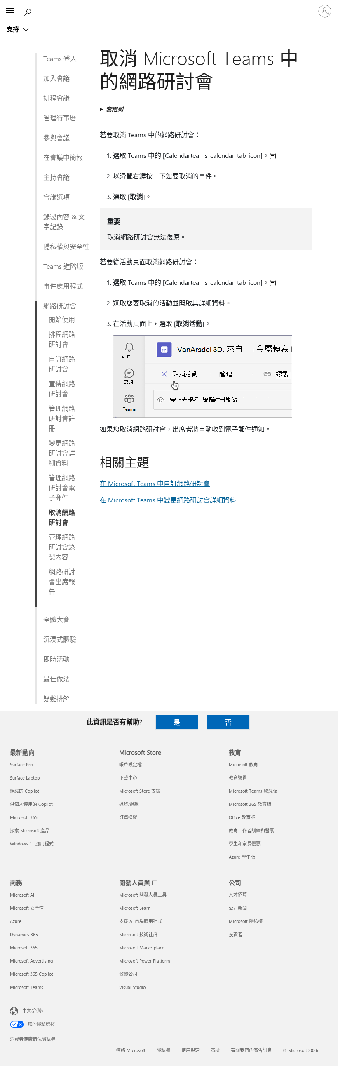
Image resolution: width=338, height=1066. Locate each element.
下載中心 (128, 778)
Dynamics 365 (24, 934)
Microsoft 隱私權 (246, 921)
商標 (215, 1050)
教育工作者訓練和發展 (251, 830)
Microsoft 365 (24, 817)
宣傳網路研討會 (62, 388)
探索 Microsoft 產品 (29, 830)
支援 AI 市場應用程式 (140, 921)
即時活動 (56, 659)
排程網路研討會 (62, 339)
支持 (14, 29)
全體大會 (56, 619)
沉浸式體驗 (59, 639)
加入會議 (56, 78)
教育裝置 (238, 778)
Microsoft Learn (134, 908)
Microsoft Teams (26, 987)
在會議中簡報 (63, 157)
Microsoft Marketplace (141, 947)
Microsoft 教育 (243, 764)
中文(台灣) (32, 1010)
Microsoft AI (22, 895)
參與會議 (56, 137)
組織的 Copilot (24, 791)
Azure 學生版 (242, 857)
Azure (15, 921)
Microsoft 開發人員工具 (143, 895)
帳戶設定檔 (130, 764)
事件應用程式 (63, 286)
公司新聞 (238, 908)
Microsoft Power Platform (144, 961)
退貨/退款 (129, 804)
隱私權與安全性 (66, 246)
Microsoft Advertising (31, 961)
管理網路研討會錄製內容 (62, 547)
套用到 (114, 109)
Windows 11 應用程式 (32, 844)
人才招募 (238, 895)
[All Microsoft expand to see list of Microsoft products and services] (10, 11)
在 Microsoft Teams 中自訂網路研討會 (155, 483)
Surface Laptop (25, 778)
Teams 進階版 (63, 266)
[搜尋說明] (29, 10)
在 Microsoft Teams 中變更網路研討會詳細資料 (168, 499)
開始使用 (62, 319)
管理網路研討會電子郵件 (62, 487)
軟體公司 (128, 974)
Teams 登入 (60, 58)
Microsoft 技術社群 (138, 934)
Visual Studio (132, 987)
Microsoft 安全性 (27, 908)
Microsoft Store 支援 (139, 791)
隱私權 (163, 1050)
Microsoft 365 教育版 (250, 804)
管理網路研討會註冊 (62, 418)
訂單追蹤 (128, 817)
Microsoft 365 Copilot (31, 974)
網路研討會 (59, 305)
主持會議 (56, 177)
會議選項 (56, 197)
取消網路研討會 (62, 517)
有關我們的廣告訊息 (251, 1050)
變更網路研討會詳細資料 (62, 453)
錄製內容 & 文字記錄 (64, 221)
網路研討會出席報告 (62, 581)
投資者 (235, 934)
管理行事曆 (59, 117)
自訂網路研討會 (62, 364)
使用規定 (190, 1050)
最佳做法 (56, 678)
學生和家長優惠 (245, 844)
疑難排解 (56, 698)
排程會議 (56, 98)
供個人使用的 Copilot (31, 804)
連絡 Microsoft (131, 1050)
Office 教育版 (242, 817)
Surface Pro (21, 764)
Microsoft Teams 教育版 (253, 791)
